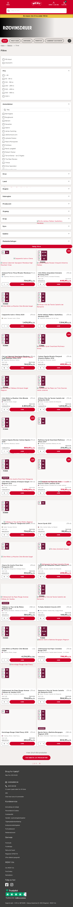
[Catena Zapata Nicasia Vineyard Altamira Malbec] (54, 343)
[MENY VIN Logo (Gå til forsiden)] (36, 3)
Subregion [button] (7, 196)
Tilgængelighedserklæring (13, 821)
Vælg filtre (36, 246)
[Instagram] (11, 885)
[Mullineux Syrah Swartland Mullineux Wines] (54, 427)
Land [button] (5, 181)
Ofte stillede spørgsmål (12, 857)
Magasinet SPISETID (11, 853)
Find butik (8, 843)
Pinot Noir (15, 40)
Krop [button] (5, 219)
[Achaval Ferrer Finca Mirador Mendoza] (18, 260)
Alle (4, 40)
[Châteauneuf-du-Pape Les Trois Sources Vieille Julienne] (54, 469)
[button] (54, 3)
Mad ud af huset (10, 850)
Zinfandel (27, 40)
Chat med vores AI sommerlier (14, 796)
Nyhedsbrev (9, 875)
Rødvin (9, 45)
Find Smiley (8, 871)
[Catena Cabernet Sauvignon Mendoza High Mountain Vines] (18, 343)
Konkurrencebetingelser (12, 825)
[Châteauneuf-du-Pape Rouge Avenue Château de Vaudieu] (18, 678)
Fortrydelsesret (10, 829)
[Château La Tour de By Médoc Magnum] (18, 594)
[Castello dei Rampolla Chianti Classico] (54, 552)
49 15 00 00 (12, 786)
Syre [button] (4, 226)
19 (39, 763)
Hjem (3, 45)
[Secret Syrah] (54, 510)
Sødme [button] (5, 234)
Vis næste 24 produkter (36, 757)
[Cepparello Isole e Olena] (18, 302)
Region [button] (5, 189)
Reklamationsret (10, 832)
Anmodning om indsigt (12, 807)
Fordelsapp (8, 846)
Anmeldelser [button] (8, 104)
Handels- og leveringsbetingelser (15, 818)
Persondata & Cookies (12, 810)
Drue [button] (5, 174)
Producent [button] (7, 204)
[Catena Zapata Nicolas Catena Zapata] (18, 427)
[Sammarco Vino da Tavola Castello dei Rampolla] (54, 678)
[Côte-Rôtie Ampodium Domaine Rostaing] (54, 260)
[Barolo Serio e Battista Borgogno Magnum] (54, 719)
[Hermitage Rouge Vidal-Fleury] (18, 719)
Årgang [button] (6, 211)
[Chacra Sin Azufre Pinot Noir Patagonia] (18, 552)
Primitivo (38, 40)
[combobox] (38, 10)
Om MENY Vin (9, 867)
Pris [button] (4, 71)
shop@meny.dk (13, 782)
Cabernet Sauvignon (54, 40)
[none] (5, 284)
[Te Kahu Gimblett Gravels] (54, 594)
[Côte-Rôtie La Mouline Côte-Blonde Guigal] (18, 385)
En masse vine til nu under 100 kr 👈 (36, 16)
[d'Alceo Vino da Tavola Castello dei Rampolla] (54, 385)
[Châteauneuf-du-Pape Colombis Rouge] (54, 636)
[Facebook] (6, 885)
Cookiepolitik (9, 814)
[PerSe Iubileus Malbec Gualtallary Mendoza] (54, 302)
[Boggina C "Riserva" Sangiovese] (18, 510)
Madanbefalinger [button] (9, 241)
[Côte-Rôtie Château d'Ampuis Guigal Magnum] (18, 469)
